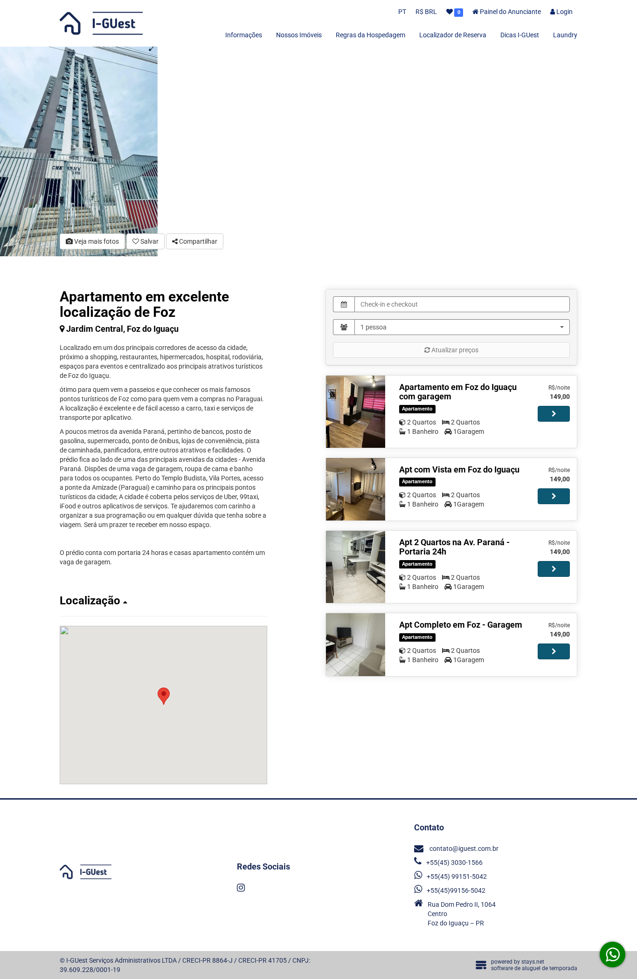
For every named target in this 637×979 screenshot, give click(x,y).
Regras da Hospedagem (370, 35)
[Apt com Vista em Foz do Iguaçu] (355, 489)
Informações (243, 35)
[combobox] (462, 327)
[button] (163, 601)
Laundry (565, 35)
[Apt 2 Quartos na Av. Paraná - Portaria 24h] (355, 567)
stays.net (532, 961)
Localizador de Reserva (452, 35)
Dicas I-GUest (519, 35)
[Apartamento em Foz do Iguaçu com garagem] (355, 412)
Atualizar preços (454, 350)
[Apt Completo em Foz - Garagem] (355, 644)
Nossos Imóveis (299, 35)
